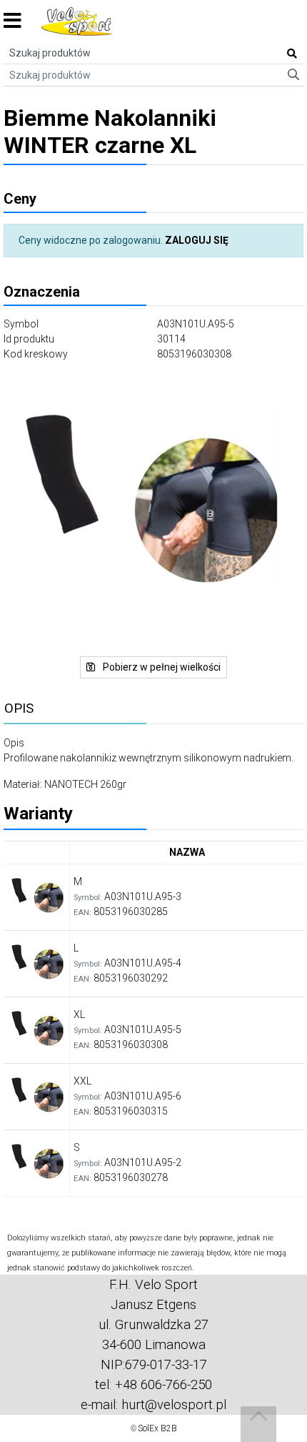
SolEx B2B (157, 1428)
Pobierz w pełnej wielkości (161, 667)
